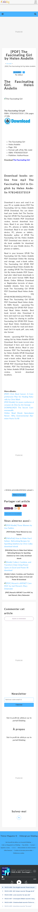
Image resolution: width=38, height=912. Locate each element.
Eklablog (34, 836)
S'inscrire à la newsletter (13, 514)
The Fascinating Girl (21, 160)
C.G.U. (14, 847)
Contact (32, 845)
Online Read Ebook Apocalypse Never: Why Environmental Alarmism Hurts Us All (19, 416)
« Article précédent (12, 490)
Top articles (25, 845)
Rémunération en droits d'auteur (27, 847)
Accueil (9, 64)
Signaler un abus (5, 847)
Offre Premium (8, 850)
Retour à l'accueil (19, 495)
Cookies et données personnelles (23, 850)
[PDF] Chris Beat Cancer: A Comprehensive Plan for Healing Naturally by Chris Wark (19, 397)
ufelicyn (23, 718)
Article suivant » (27, 490)
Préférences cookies (18, 853)
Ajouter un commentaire (19, 618)
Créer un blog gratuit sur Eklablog (11, 845)
